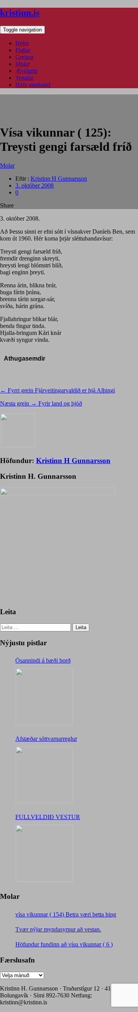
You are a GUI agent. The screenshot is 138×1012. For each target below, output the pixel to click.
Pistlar (22, 50)
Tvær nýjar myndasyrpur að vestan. (58, 929)
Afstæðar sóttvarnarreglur (46, 738)
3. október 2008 (34, 185)
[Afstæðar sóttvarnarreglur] (44, 775)
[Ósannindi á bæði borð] (44, 696)
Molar (22, 64)
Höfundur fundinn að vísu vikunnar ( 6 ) (64, 944)
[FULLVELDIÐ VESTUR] (44, 853)
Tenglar (24, 77)
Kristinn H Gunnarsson (59, 178)
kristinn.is (19, 13)
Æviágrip (26, 71)
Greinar (24, 57)
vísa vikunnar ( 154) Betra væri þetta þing (65, 914)
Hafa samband (32, 84)
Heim (22, 43)
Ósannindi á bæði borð (43, 660)
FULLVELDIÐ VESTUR (47, 817)
